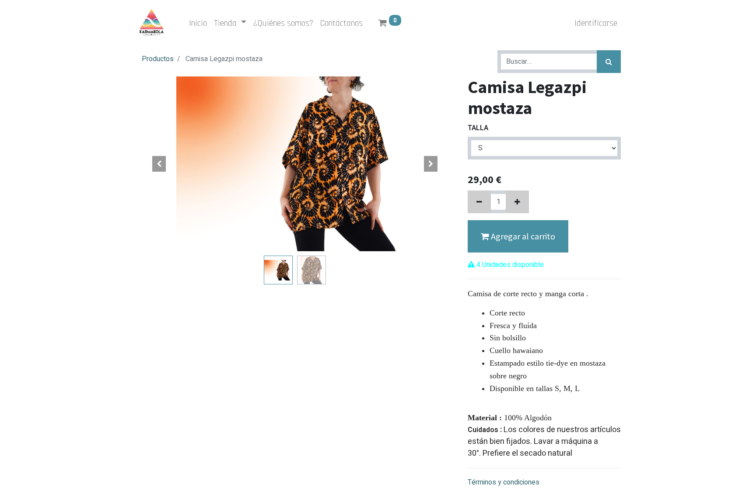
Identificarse (595, 23)
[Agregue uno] (517, 201)
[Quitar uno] (479, 201)
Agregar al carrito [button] (522, 236)
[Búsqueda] (609, 61)
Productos (158, 59)
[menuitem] (198, 23)
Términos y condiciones (503, 482)
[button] (159, 164)
